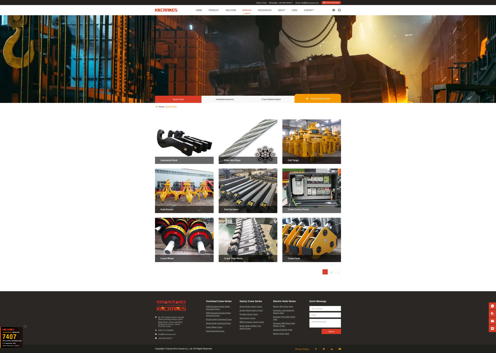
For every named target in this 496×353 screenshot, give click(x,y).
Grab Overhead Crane (215, 331)
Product (214, 10)
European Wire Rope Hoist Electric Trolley (284, 324)
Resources (265, 10)
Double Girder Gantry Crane (251, 310)
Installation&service (225, 99)
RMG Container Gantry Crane (252, 322)
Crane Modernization (271, 99)
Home (199, 10)
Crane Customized (331, 2)
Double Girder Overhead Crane (219, 319)
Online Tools (261, 2)
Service (247, 10)
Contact (309, 10)
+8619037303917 (285, 2)
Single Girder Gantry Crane (251, 306)
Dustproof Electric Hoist (282, 329)
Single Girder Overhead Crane (218, 323)
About (281, 10)
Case (294, 10)
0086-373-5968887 (166, 330)
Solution (231, 10)
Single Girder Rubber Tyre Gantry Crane (250, 327)
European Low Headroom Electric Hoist (283, 311)
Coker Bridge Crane (214, 327)
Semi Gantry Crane (247, 318)
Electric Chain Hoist (281, 333)
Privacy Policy (302, 349)
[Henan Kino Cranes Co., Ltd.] (166, 11)
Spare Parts (178, 99)
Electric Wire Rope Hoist (283, 306)
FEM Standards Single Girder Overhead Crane (218, 307)
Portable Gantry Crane (249, 314)
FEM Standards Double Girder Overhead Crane (218, 314)
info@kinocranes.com (310, 2)
